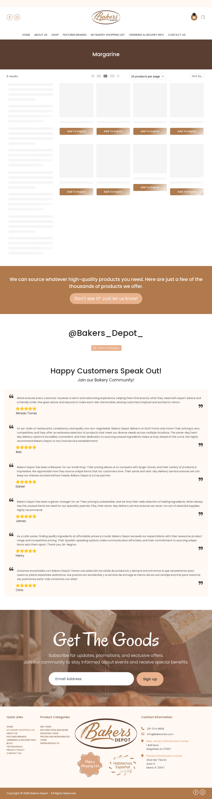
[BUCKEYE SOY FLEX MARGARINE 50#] (113, 100)
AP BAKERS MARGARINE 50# (81, 122)
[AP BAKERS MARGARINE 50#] (76, 100)
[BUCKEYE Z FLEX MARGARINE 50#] (150, 100)
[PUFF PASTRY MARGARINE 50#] (150, 158)
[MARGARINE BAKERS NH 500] (76, 160)
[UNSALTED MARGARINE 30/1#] (186, 160)
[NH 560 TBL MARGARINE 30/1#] (113, 160)
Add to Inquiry (76, 131)
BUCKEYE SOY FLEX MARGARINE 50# (124, 122)
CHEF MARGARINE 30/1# (188, 122)
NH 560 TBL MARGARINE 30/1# (119, 183)
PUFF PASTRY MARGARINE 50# (156, 178)
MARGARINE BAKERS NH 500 (81, 183)
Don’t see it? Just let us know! (106, 299)
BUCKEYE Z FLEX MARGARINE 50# (158, 122)
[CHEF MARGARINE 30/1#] (186, 100)
